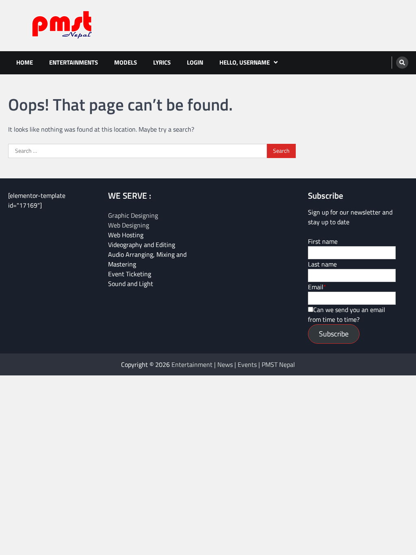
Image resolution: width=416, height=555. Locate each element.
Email (315, 287)
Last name (322, 264)
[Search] (402, 62)
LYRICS (162, 62)
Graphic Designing (133, 215)
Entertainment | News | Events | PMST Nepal (233, 364)
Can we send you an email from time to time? (346, 314)
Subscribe (334, 333)
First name (323, 241)
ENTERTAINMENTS (73, 62)
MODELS (125, 62)
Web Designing (128, 225)
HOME (24, 62)
